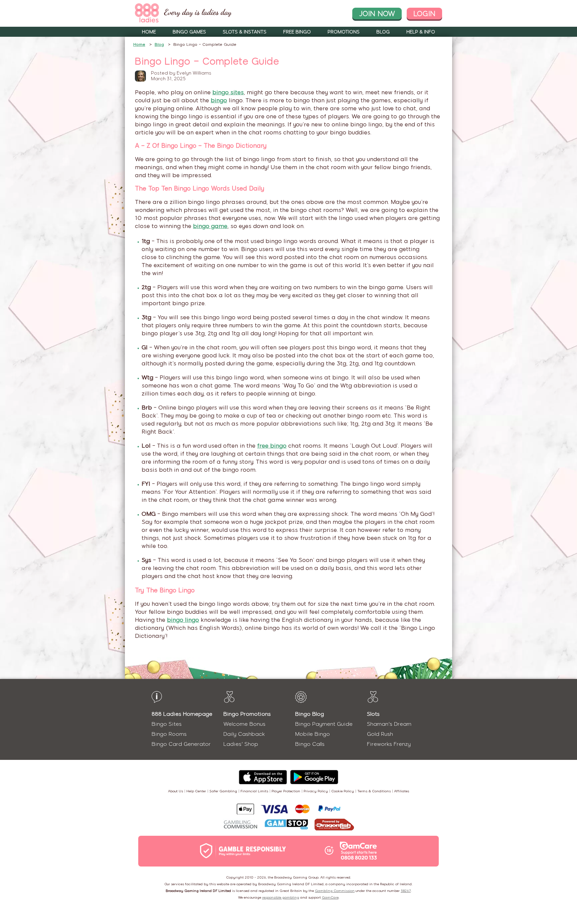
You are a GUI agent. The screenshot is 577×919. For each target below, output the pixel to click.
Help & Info (420, 32)
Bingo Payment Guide (324, 724)
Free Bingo (297, 32)
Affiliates (401, 791)
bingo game (210, 226)
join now (377, 13)
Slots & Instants (244, 32)
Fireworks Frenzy (389, 744)
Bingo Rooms (169, 734)
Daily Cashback (244, 734)
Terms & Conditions (374, 791)
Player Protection (285, 791)
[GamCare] (358, 851)
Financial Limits (254, 791)
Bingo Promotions (247, 714)
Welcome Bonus (244, 724)
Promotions (344, 32)
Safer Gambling (223, 791)
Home (149, 32)
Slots (373, 714)
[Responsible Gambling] (250, 851)
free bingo (271, 445)
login (424, 13)
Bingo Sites (167, 724)
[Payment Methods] (288, 809)
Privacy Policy (316, 791)
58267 (406, 891)
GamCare (330, 897)
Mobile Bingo (312, 734)
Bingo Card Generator (181, 744)
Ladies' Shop (240, 744)
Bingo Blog (309, 714)
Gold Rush (380, 734)
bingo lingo (183, 619)
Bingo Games (189, 32)
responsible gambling (280, 897)
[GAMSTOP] (286, 825)
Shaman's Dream (389, 724)
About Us (175, 791)
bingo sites (228, 92)
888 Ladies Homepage (182, 714)
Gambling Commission (335, 891)
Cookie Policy (342, 791)
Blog (383, 32)
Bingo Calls (310, 744)
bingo (219, 100)
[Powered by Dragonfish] (334, 825)
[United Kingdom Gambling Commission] (240, 825)
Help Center (196, 791)
